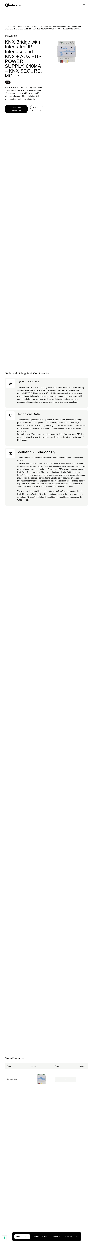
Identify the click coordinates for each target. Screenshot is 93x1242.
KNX (7, 82)
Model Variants (40, 1236)
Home (7, 26)
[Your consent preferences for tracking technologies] (4, 1237)
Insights (68, 1236)
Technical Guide (22, 1236)
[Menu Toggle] (85, 5)
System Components (58, 26)
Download (56, 1236)
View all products (17, 26)
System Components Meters (37, 26)
